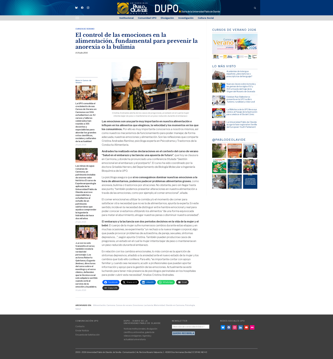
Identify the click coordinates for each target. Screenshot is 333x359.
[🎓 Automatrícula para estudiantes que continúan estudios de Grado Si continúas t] (235, 166)
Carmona (111, 305)
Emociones (138, 305)
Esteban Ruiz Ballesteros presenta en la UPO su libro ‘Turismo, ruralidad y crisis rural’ (240, 99)
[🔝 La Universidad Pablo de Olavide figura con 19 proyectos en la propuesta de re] (219, 182)
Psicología (190, 305)
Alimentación (99, 305)
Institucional (126, 18)
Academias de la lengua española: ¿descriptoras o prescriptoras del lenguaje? (239, 74)
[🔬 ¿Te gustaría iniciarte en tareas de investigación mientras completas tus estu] (235, 182)
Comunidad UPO (147, 18)
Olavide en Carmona (175, 305)
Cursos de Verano (84, 29)
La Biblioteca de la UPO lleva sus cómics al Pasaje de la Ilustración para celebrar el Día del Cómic (241, 112)
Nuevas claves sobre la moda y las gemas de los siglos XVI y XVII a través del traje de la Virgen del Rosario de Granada (241, 88)
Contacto (80, 326)
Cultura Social (206, 18)
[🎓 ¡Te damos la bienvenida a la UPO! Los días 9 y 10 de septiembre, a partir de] (219, 166)
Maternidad (159, 305)
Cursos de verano (124, 305)
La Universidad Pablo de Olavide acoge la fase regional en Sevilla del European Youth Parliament (241, 124)
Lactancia (148, 305)
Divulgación (167, 18)
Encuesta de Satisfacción (87, 335)
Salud (78, 309)
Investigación (186, 18)
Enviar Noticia (82, 330)
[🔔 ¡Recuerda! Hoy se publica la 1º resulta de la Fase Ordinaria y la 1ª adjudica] (250, 166)
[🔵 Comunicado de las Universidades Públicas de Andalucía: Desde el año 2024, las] (250, 182)
